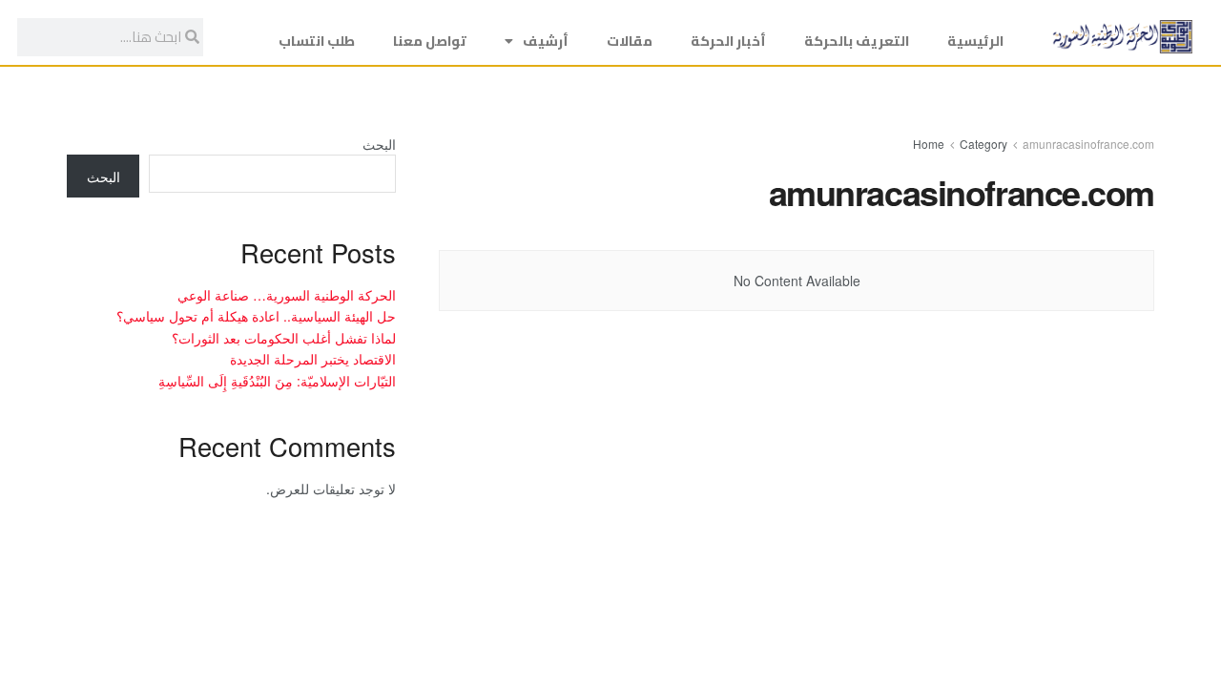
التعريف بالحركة (856, 41)
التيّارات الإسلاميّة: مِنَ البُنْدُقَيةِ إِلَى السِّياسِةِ (277, 380)
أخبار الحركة (728, 41)
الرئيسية (975, 41)
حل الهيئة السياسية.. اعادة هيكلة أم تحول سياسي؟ (256, 315)
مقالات (629, 41)
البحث (379, 144)
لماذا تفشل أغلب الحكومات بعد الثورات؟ (284, 337)
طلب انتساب (317, 41)
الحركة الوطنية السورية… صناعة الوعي (286, 294)
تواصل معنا (429, 41)
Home (928, 143)
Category (983, 143)
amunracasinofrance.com (1088, 143)
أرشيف (546, 41)
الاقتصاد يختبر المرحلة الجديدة (313, 358)
